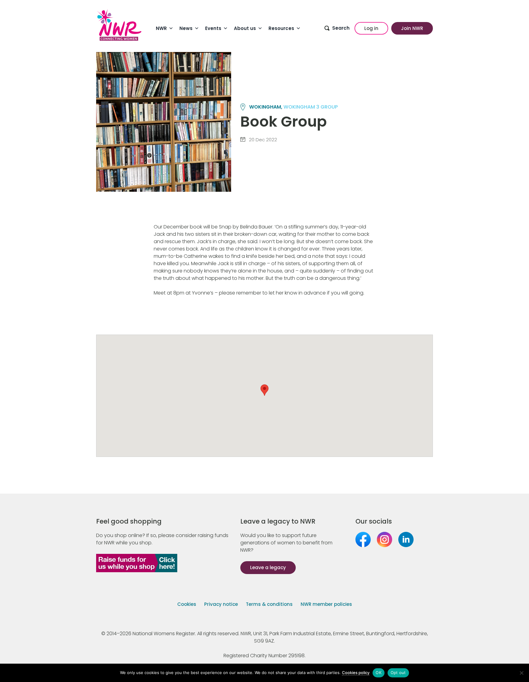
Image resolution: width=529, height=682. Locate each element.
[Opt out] (521, 673)
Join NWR (412, 28)
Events (213, 28)
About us (245, 28)
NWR (161, 28)
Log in (371, 28)
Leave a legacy (268, 567)
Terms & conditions (269, 604)
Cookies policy (356, 672)
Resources (281, 28)
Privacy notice (221, 604)
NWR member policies (326, 604)
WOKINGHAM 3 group (310, 106)
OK (378, 672)
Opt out (398, 672)
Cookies (186, 604)
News (186, 28)
